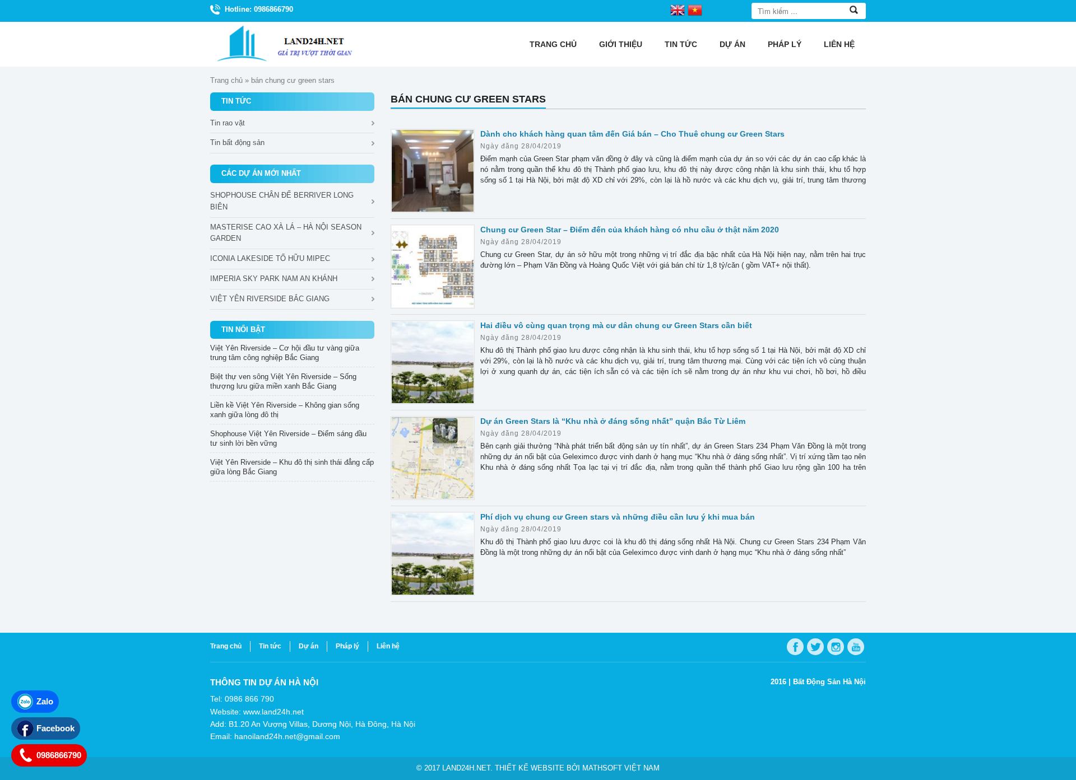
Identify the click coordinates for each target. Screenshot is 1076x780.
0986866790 (58, 755)
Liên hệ (839, 44)
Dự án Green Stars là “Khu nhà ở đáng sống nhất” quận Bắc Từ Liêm (612, 421)
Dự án (732, 44)
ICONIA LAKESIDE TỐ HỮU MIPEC (270, 258)
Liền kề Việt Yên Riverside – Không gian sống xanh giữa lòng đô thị (284, 410)
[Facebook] (795, 646)
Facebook (55, 728)
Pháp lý (784, 44)
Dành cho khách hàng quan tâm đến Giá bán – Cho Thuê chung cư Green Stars (632, 133)
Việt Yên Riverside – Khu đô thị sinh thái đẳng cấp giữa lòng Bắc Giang (292, 467)
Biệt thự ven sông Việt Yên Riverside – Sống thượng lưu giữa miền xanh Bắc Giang (283, 381)
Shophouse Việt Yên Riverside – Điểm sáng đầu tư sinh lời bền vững (288, 438)
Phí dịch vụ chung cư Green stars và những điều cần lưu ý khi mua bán (617, 516)
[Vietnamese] (695, 9)
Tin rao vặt (227, 123)
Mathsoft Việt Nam (621, 768)
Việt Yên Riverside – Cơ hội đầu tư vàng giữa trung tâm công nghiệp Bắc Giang (284, 353)
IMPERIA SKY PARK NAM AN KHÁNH (273, 278)
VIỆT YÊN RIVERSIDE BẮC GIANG (270, 299)
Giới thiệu (620, 44)
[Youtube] (855, 646)
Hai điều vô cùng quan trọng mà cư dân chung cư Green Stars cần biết (616, 325)
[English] (677, 9)
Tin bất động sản (237, 142)
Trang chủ (553, 44)
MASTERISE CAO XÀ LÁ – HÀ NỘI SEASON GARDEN (285, 233)
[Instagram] (835, 646)
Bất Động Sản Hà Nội (829, 682)
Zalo (44, 701)
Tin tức (681, 44)
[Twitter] (815, 646)
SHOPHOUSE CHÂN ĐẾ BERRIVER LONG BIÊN (282, 201)
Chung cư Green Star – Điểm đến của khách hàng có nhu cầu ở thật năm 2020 (629, 229)
